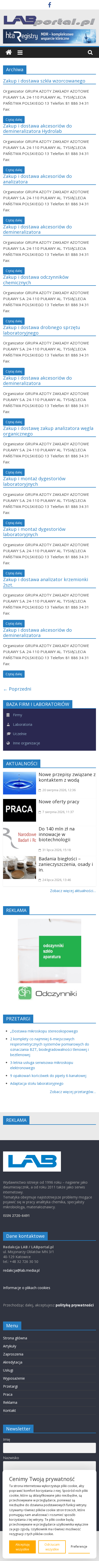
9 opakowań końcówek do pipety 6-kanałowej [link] (48, 1075)
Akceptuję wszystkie (22, 1546)
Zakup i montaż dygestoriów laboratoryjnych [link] (34, 481)
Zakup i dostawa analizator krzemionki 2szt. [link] (45, 582)
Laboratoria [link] (22, 724)
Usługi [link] (8, 1370)
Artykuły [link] (9, 1346)
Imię (6, 1439)
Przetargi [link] (10, 1386)
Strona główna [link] (15, 1338)
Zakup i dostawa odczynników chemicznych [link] (36, 280)
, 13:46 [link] (56, 880)
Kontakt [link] (9, 1410)
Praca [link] (7, 1394)
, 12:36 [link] (59, 790)
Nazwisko (11, 1457)
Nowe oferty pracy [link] (59, 801)
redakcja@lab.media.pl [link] (21, 1270)
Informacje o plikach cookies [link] (26, 1287)
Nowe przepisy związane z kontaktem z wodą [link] (67, 777)
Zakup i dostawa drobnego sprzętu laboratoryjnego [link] (41, 330)
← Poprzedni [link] (17, 689)
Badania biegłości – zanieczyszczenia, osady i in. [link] (66, 864)
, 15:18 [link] (56, 850)
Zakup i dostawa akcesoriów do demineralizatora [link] (37, 229)
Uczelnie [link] (19, 733)
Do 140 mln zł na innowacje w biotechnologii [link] (57, 834)
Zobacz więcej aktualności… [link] (73, 890)
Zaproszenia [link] (13, 1354)
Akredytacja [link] (12, 1362)
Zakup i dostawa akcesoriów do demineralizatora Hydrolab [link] (37, 128)
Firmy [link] (17, 714)
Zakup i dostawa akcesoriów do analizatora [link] (37, 179)
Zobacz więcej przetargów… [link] (73, 1091)
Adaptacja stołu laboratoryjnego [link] (36, 1083)
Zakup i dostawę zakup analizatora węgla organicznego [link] (48, 431)
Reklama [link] (10, 1402)
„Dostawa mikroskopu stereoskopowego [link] (44, 1031)
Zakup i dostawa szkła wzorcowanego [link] (44, 81)
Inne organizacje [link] (26, 743)
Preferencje (79, 1546)
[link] (49, 5)
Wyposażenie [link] (14, 1378)
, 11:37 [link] (58, 812)
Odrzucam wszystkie (52, 1546)
